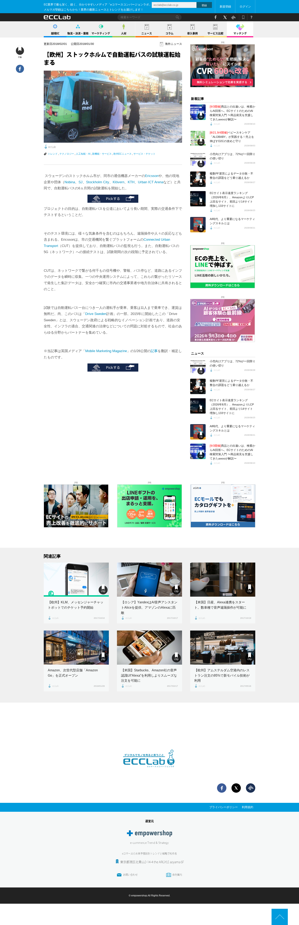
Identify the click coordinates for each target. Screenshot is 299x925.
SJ (81, 182)
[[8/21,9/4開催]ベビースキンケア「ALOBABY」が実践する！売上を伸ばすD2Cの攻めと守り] (198, 138)
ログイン (245, 6)
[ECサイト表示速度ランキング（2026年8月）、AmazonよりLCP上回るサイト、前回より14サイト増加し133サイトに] (198, 198)
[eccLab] (149, 770)
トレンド (53, 153)
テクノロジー (66, 153)
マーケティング (101, 33)
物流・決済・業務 (77, 33)
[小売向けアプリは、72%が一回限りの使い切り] (198, 159)
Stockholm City (97, 182)
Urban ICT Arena (150, 182)
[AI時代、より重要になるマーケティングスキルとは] (198, 224)
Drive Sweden (95, 314)
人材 (123, 33)
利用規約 (247, 807)
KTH (131, 182)
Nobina (69, 182)
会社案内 (177, 874)
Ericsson (151, 176)
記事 (154, 351)
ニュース (146, 33)
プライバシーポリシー (223, 807)
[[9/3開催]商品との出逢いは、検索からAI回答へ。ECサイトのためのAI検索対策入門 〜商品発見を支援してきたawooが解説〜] (198, 112)
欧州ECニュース (122, 153)
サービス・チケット (144, 153)
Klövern (118, 182)
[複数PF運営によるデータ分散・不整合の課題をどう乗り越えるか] (198, 179)
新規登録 (225, 6)
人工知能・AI (83, 153)
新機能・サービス (102, 153)
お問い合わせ (130, 874)
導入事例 (192, 33)
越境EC (55, 33)
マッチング (240, 33)
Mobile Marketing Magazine (106, 351)
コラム (170, 33)
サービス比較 (215, 33)
